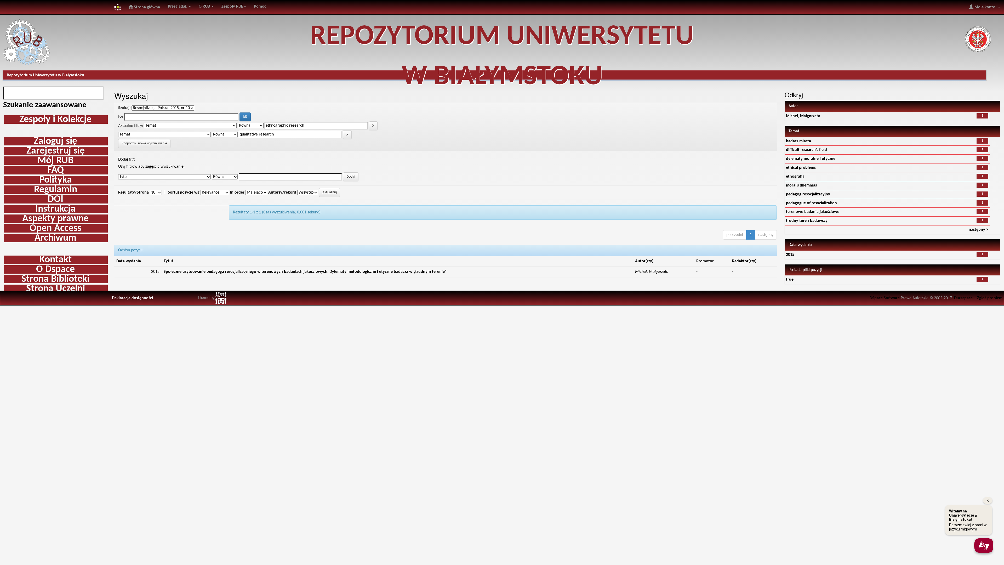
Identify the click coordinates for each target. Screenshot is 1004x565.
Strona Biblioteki (55, 279)
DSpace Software (885, 298)
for (120, 117)
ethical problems (801, 168)
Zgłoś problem (989, 298)
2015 (790, 255)
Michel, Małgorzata (803, 116)
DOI (55, 199)
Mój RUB (55, 160)
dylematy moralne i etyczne (810, 159)
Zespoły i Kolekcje (55, 119)
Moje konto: (985, 7)
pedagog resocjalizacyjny (808, 194)
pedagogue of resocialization (811, 203)
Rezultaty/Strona (133, 192)
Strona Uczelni (55, 289)
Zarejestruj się (55, 151)
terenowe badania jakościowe (812, 212)
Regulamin (55, 189)
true (790, 280)
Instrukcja (55, 209)
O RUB (205, 6)
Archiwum (55, 238)
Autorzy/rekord (282, 192)
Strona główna (146, 7)
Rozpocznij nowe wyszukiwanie (144, 143)
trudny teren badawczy (807, 221)
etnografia (795, 176)
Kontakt (55, 260)
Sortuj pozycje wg (183, 192)
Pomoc (260, 6)
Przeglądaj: (178, 6)
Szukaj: (124, 108)
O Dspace (55, 269)
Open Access (55, 228)
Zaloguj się (55, 141)
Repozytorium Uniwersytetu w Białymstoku (45, 75)
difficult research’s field (806, 150)
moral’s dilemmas (801, 185)
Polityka (55, 180)
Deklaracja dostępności (132, 298)
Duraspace (963, 298)
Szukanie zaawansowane (45, 105)
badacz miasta (798, 141)
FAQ (55, 170)
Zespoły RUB (232, 6)
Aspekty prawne (55, 218)
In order (237, 192)
